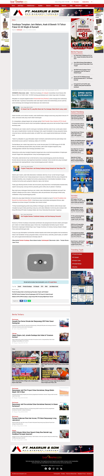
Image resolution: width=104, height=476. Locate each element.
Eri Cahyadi (45, 93)
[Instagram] (53, 469)
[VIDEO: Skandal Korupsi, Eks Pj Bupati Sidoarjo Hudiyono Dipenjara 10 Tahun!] (26, 357)
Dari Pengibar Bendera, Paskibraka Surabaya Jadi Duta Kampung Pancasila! (41, 216)
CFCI (42, 286)
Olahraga (14, 333)
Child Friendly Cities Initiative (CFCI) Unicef (54, 121)
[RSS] (61, 469)
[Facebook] (21, 301)
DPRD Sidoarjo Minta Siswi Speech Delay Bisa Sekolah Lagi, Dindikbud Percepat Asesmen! (32, 433)
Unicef (19, 286)
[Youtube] (57, 469)
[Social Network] (91, 2)
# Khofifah (74, 267)
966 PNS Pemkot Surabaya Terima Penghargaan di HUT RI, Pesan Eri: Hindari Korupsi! (32, 294)
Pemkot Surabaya (24, 240)
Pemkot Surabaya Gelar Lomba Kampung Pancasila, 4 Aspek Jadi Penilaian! (30, 292)
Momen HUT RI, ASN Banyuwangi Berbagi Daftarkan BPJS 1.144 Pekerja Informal (83, 78)
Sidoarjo (14, 430)
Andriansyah (45, 240)
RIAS (46, 286)
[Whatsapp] (29, 301)
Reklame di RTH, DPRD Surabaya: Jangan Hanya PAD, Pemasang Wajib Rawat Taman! (32, 296)
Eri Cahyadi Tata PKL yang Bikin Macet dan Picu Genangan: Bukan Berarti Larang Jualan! (44, 109)
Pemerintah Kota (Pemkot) (41, 98)
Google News (53, 282)
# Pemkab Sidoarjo (76, 263)
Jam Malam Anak (53, 286)
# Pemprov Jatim (76, 260)
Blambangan (15, 319)
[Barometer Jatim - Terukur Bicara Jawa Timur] (19, 1)
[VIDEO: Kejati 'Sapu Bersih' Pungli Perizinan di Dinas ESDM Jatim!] (55, 357)
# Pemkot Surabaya (77, 254)
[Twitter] (25, 301)
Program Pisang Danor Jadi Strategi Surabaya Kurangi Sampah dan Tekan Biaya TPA (43, 168)
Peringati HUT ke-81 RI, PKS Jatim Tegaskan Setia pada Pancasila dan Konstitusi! (82, 85)
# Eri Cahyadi (75, 257)
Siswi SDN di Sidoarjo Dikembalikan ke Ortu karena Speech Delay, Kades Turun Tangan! (83, 64)
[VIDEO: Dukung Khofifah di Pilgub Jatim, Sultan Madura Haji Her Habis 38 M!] (26, 374)
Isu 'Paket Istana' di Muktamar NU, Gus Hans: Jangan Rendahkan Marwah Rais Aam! (83, 57)
